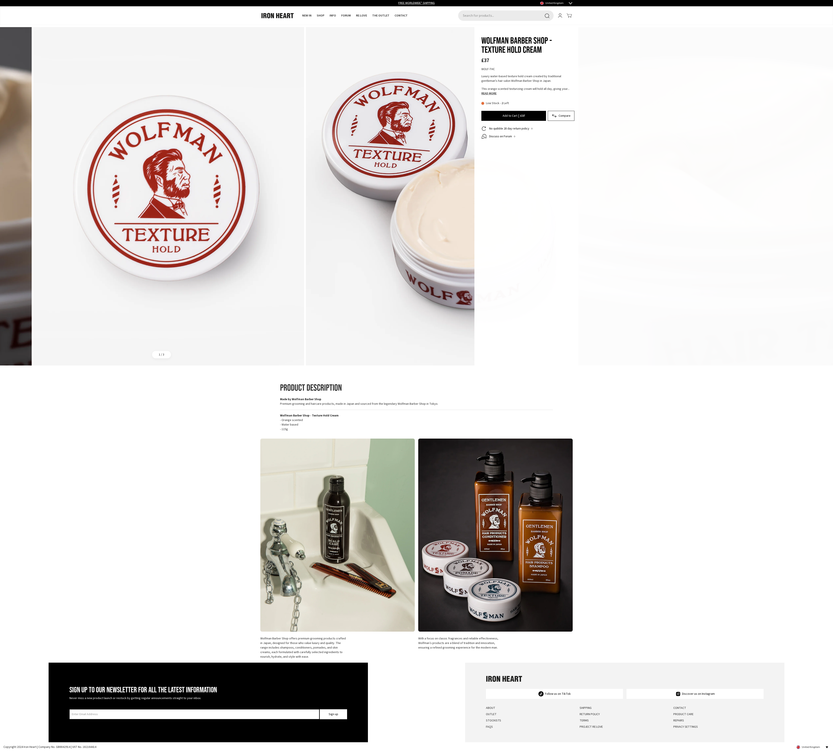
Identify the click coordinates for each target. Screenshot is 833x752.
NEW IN (307, 15)
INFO (333, 15)
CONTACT (401, 15)
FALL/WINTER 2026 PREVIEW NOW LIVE (416, 3)
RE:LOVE (361, 15)
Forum (346, 15)
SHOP (320, 15)
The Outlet (380, 15)
